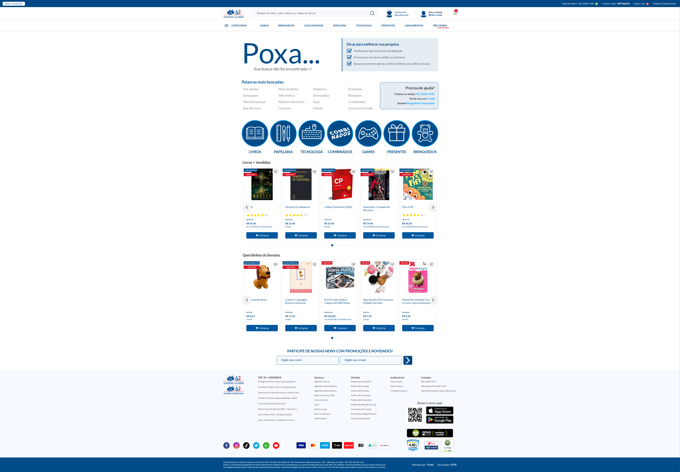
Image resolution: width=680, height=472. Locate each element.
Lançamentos (414, 25)
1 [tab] (332, 245)
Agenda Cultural (321, 381)
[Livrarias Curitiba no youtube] (276, 445)
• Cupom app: (615, 4)
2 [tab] (336, 245)
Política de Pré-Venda (360, 395)
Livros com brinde (360, 108)
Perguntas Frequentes (420, 103)
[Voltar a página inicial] (233, 13)
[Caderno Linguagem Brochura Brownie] (301, 277)
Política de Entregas (360, 386)
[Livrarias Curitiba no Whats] (266, 445)
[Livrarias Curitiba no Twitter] (256, 445)
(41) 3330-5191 (425, 94)
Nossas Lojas (396, 381)
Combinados (357, 102)
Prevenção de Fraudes (361, 409)
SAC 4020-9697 (428, 381)
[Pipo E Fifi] (418, 184)
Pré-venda (440, 25)
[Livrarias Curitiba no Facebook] (226, 445)
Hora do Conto (321, 400)
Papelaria (339, 25)
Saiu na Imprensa (322, 413)
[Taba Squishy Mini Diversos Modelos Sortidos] (379, 277)
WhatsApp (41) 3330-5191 (433, 386)
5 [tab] (346, 245)
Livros (264, 25)
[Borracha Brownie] (262, 277)
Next (433, 207)
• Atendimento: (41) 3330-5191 (577, 3)
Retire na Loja (320, 409)
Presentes (388, 25)
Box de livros (252, 108)
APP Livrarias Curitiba (324, 395)
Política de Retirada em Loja (363, 404)
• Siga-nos (639, 3)
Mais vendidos (288, 89)
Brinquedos (286, 25)
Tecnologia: (447, 464)
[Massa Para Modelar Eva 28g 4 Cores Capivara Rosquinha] (418, 277)
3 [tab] (339, 245)
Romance (354, 95)
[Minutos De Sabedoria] (301, 184)
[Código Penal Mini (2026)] (340, 184)
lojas (316, 102)
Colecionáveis (313, 25)
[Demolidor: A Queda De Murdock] (379, 184)
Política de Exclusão (360, 390)
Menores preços (254, 102)
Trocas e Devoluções (360, 418)
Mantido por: (423, 464)
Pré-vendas (251, 89)
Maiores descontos (291, 102)
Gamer (318, 108)
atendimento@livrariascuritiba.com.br (439, 390)
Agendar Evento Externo (325, 386)
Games (368, 151)
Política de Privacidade (361, 400)
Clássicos (284, 108)
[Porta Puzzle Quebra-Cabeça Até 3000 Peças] (340, 277)
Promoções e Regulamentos (364, 413)
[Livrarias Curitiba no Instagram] (236, 445)
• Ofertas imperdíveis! (664, 4)
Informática (286, 95)
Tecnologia (364, 25)
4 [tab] (343, 245)
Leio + (317, 404)
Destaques (250, 95)
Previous (247, 207)
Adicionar (262, 235)
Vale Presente (320, 418)
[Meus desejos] (275, 172)
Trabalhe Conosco (398, 390)
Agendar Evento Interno (325, 390)
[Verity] (262, 184)
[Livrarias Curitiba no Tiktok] (246, 445)
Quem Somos (396, 386)
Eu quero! (407, 360)
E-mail (431, 98)
